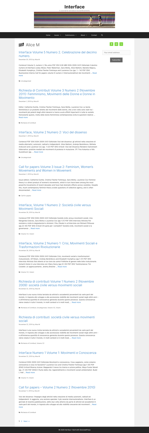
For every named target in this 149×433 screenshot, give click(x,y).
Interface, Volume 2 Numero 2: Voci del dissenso (53, 132)
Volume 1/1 (24, 378)
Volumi (31, 234)
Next (27, 421)
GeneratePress (85, 430)
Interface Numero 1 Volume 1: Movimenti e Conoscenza (57, 353)
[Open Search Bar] (102, 35)
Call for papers (26, 195)
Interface (74, 7)
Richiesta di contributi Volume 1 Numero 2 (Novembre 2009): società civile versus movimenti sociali (56, 283)
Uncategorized (26, 81)
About (83, 35)
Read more (23, 117)
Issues (56, 35)
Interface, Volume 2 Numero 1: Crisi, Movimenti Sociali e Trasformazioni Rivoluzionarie (58, 245)
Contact (94, 35)
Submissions (69, 35)
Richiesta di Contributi (28, 123)
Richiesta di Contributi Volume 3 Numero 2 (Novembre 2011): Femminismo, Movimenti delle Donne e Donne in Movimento (57, 94)
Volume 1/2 (25, 234)
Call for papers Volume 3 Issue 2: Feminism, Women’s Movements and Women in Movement (56, 168)
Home (48, 35)
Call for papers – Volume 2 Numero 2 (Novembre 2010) (57, 387)
